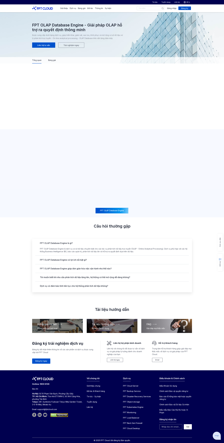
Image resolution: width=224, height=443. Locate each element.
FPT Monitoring (129, 412)
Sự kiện (108, 8)
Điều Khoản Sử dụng (168, 386)
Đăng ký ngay (41, 361)
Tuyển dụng (165, 2)
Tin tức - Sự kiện (94, 396)
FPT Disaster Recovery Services (137, 396)
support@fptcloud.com (47, 409)
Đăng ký (184, 8)
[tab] (112, 210)
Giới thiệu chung (93, 386)
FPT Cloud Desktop (131, 428)
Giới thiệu (64, 8)
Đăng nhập (171, 8)
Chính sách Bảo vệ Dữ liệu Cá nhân (174, 404)
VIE (187, 2)
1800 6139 (44, 384)
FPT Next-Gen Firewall (132, 423)
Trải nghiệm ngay (71, 45)
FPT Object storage (131, 402)
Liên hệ (177, 2)
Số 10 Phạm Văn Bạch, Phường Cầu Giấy (56, 394)
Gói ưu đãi (220, 242)
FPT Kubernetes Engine (133, 407)
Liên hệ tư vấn (43, 45)
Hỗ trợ (220, 263)
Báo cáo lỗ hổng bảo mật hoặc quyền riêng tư (175, 397)
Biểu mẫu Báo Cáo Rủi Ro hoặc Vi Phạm (173, 411)
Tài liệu (155, 2)
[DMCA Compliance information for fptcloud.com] (59, 415)
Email (157, 360)
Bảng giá (81, 8)
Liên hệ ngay (115, 360)
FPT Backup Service (132, 391)
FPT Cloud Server (130, 386)
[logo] (42, 8)
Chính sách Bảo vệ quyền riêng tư (173, 391)
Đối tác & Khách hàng (96, 391)
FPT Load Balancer (131, 418)
